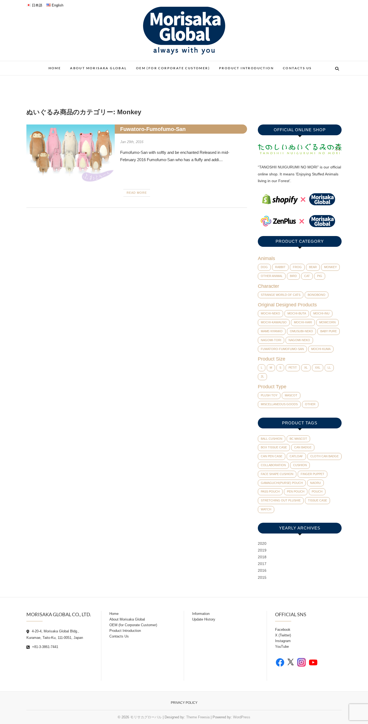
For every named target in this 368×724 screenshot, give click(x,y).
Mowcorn (327, 322)
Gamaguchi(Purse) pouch (282, 482)
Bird (293, 276)
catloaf (296, 456)
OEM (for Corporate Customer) (173, 68)
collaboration (273, 465)
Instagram (283, 641)
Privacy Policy (184, 703)
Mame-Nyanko (272, 331)
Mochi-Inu (321, 313)
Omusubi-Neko (301, 331)
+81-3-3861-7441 (44, 647)
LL (329, 367)
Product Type (272, 386)
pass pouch (270, 491)
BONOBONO (316, 294)
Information (201, 614)
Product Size (271, 359)
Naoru (315, 482)
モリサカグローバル (146, 717)
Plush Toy (269, 395)
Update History (203, 619)
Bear (313, 267)
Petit (293, 367)
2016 (262, 570)
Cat (307, 276)
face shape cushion (277, 474)
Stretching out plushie (281, 500)
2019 (262, 550)
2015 (262, 577)
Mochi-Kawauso (274, 322)
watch (266, 509)
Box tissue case (274, 447)
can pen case (271, 456)
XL (306, 367)
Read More (137, 192)
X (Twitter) (283, 635)
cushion (300, 465)
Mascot (291, 395)
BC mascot (298, 438)
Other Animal (272, 276)
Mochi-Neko (270, 313)
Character (268, 286)
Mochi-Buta (296, 313)
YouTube (282, 647)
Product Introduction (246, 68)
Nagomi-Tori (271, 340)
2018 (262, 557)
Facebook (282, 630)
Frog (297, 267)
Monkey (330, 267)
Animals (266, 258)
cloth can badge (324, 456)
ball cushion (271, 438)
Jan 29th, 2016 (131, 142)
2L (262, 376)
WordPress (241, 717)
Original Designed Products (287, 304)
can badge (302, 447)
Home (54, 68)
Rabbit (280, 267)
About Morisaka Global (98, 68)
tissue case (317, 500)
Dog (264, 267)
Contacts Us (297, 68)
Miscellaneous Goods (279, 404)
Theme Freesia (198, 717)
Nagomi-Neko (299, 340)
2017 (262, 564)
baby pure (328, 331)
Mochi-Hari (303, 322)
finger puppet (312, 474)
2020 (262, 543)
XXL (317, 367)
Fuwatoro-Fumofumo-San (153, 129)
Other (310, 404)
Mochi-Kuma (321, 349)
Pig (319, 276)
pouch (317, 491)
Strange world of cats (280, 294)
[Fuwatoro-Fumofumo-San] (70, 153)
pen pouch (295, 491)
